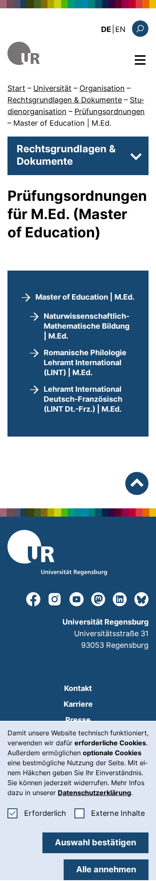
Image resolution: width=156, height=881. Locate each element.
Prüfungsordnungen (109, 111)
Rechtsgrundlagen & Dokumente (64, 99)
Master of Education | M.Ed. (62, 123)
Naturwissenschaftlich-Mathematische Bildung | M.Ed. (86, 326)
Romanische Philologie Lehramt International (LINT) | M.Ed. (85, 362)
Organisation (102, 88)
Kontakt (78, 688)
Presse (78, 719)
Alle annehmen (106, 869)
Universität (52, 88)
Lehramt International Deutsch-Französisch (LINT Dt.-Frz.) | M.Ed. (83, 399)
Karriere (78, 704)
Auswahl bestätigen (95, 842)
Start (16, 88)
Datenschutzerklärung (94, 792)
